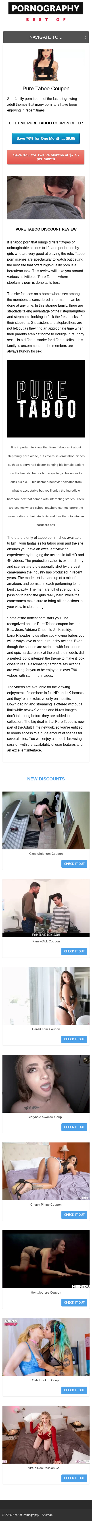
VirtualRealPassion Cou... (46, 1468)
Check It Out (74, 863)
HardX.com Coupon (46, 1029)
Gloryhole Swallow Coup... (46, 1117)
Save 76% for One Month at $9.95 (46, 138)
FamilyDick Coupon (46, 941)
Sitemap (47, 1515)
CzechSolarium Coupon (46, 853)
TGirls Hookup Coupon (46, 1380)
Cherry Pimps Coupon (46, 1204)
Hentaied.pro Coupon (46, 1292)
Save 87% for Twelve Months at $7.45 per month (46, 157)
